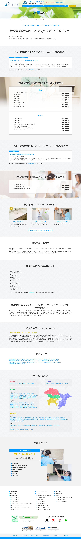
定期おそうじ (59, 493)
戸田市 (16, 383)
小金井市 (12, 407)
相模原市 (12, 429)
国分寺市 (35, 407)
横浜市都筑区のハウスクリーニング (34, 359)
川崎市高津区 (34, 425)
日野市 (21, 407)
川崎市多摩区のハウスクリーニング (17, 363)
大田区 (11, 398)
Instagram (60, 521)
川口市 (11, 383)
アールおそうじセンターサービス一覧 (39, 230)
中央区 (21, 395)
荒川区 (24, 397)
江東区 (23, 398)
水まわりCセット (18, 122)
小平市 (30, 407)
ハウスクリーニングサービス (29, 25)
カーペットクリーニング (19, 104)
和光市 (32, 383)
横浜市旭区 (35, 419)
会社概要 (56, 535)
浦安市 (66, 383)
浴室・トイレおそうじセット (20, 126)
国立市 (26, 402)
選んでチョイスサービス (19, 129)
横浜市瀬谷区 (48, 417)
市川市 (47, 383)
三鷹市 (21, 406)
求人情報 (66, 535)
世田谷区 (12, 395)
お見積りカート (51, 2)
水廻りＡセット (17, 221)
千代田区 (26, 395)
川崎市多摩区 (49, 425)
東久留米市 (21, 402)
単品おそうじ (39, 493)
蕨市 (24, 383)
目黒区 (32, 393)
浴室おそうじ (17, 96)
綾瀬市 (17, 429)
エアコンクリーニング (13, 57)
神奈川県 (33, 19)
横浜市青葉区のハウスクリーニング (17, 359)
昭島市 (17, 406)
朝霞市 (20, 383)
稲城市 (23, 404)
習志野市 (53, 383)
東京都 (12, 389)
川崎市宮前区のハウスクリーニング (52, 362)
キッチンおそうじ (23, 57)
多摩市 (31, 402)
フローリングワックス (19, 102)
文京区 (16, 393)
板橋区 (29, 397)
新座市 (28, 383)
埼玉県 (12, 381)
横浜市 (37, 19)
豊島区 (31, 395)
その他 (57, 495)
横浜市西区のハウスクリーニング (33, 360)
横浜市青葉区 (13, 417)
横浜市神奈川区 (20, 420)
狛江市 (32, 404)
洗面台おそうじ (17, 100)
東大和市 (26, 406)
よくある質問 (15, 471)
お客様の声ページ (32, 69)
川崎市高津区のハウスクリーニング (34, 362)
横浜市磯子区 (43, 419)
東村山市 (32, 406)
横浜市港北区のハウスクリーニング (50, 360)
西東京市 (19, 404)
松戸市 (61, 383)
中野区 (35, 395)
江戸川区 (34, 397)
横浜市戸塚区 (28, 417)
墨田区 (28, 393)
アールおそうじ (13, 491)
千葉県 (48, 381)
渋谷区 (11, 393)
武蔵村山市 (12, 404)
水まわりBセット (18, 120)
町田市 (25, 407)
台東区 (17, 395)
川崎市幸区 (20, 425)
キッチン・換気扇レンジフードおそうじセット (24, 124)
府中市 (17, 407)
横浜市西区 (57, 419)
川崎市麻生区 (57, 425)
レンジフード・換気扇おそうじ (21, 92)
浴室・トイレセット (40, 221)
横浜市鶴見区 (56, 417)
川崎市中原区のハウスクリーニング (17, 362)
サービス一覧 (13, 493)
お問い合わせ (60, 2)
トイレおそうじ (17, 98)
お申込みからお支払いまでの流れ (19, 465)
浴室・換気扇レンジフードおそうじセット (23, 127)
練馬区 (11, 397)
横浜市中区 (62, 417)
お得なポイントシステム (17, 469)
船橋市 (57, 383)
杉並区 (20, 393)
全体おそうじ (59, 491)
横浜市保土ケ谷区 (28, 419)
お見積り (15, 535)
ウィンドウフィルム (61, 499)
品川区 (28, 398)
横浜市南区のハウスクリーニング (16, 360)
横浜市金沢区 (50, 419)
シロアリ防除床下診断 (62, 501)
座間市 (26, 429)
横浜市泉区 (41, 417)
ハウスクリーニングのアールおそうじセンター (17, 19)
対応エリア (29, 19)
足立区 (20, 397)
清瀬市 (11, 402)
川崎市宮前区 (42, 425)
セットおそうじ (13, 495)
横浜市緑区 (12, 420)
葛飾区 (16, 398)
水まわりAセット (18, 118)
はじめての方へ (15, 463)
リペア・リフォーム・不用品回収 (64, 497)
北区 (20, 398)
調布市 (16, 402)
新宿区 (16, 397)
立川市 (27, 404)
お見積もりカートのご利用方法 (19, 467)
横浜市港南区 (20, 419)
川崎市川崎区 (13, 425)
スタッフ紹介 (15, 475)
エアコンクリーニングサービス (49, 25)
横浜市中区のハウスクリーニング (51, 359)
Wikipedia (31, 292)
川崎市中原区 (27, 425)
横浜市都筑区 (21, 417)
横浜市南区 (12, 419)
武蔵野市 (12, 406)
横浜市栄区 (34, 417)
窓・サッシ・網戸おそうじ (20, 106)
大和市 (31, 429)
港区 (24, 393)
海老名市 (22, 429)
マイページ (72, 5)
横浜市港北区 (64, 419)
